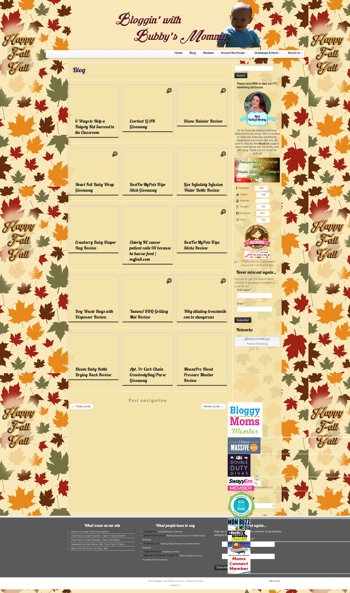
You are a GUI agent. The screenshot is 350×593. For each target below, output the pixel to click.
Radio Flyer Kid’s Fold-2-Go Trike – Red (89, 548)
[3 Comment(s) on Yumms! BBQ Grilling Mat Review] (170, 283)
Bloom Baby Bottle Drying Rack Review (93, 371)
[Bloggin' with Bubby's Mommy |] (175, 24)
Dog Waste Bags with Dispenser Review (94, 314)
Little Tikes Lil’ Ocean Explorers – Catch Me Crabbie (95, 540)
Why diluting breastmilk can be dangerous (205, 314)
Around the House (233, 52)
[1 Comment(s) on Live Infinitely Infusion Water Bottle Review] (224, 157)
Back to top (274, 581)
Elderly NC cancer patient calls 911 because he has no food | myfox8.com (150, 250)
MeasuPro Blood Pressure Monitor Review (199, 374)
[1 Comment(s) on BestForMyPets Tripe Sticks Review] (224, 214)
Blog (193, 52)
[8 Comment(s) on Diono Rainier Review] (224, 93)
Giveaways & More (266, 52)
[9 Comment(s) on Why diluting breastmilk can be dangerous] (224, 283)
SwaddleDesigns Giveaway (169, 531)
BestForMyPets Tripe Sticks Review (202, 245)
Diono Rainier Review (203, 121)
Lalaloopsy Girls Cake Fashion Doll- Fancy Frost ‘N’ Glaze (97, 544)
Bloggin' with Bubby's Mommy (170, 581)
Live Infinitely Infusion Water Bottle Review (203, 187)
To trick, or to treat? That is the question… (90, 531)
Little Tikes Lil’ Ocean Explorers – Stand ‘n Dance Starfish (98, 536)
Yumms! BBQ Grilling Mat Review (149, 314)
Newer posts (213, 406)
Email (241, 303)
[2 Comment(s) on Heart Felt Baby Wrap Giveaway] (115, 157)
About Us (294, 52)
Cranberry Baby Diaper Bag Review (95, 245)
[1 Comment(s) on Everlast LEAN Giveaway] (170, 93)
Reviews (208, 52)
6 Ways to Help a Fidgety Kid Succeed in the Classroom (94, 126)
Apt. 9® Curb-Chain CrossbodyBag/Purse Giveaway (148, 374)
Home (178, 52)
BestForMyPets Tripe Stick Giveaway (148, 187)
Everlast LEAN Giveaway (142, 123)
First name (244, 289)
